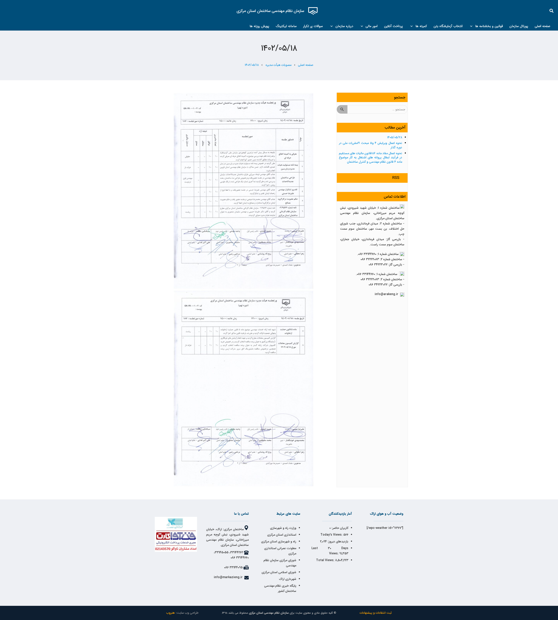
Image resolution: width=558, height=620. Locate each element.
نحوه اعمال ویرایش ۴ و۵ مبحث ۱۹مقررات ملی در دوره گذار (370, 145)
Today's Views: (331, 534)
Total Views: (325, 560)
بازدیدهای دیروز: (337, 541)
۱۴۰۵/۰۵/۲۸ (394, 137)
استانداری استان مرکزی (281, 534)
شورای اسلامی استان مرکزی (279, 572)
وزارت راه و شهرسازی (282, 528)
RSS (395, 178)
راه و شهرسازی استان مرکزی (278, 541)
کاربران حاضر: (339, 528)
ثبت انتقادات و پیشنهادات (376, 612)
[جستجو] (551, 11)
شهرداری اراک (287, 579)
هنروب (170, 612)
